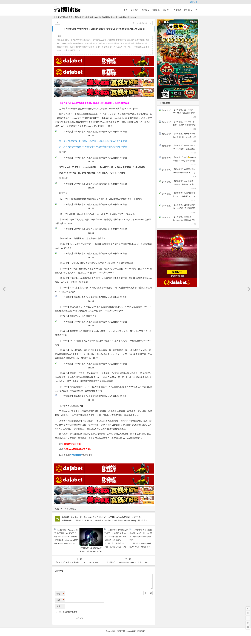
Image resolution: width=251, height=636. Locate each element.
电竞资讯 (155, 10)
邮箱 (60, 600)
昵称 (60, 593)
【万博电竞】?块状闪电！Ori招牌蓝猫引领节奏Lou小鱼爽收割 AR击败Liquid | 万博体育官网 (110, 520)
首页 (125, 10)
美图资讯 (177, 10)
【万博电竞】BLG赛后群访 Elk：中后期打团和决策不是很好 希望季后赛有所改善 (184, 208)
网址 (58, 606)
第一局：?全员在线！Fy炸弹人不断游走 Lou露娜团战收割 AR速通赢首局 (93, 141)
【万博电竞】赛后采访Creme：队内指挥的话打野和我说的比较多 (184, 220)
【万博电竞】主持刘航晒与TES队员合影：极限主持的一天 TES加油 (184, 148)
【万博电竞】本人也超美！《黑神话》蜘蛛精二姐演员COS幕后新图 (184, 184)
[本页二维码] (248, 627)
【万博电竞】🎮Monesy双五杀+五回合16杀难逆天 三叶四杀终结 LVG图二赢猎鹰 (66, 543)
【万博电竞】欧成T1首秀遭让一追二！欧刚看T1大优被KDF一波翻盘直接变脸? (184, 196)
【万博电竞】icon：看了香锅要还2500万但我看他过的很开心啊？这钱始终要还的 (184, 125)
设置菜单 (193, 2)
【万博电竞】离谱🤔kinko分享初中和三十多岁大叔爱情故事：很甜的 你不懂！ (184, 160)
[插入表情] (145, 593)
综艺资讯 (166, 10)
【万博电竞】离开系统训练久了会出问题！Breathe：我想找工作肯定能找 (184, 137)
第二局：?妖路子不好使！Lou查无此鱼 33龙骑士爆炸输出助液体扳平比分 (93, 146)
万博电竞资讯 (66, 17)
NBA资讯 (145, 10)
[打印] (133, 23)
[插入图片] (151, 593)
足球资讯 (134, 10)
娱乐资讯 (188, 10)
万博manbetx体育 (128, 631)
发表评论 (143, 23)
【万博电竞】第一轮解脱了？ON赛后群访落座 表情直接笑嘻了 (184, 113)
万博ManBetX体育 (118, 517)
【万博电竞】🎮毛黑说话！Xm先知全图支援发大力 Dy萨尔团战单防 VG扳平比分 (184, 172)
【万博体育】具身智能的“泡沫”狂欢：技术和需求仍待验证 (90, 551)
